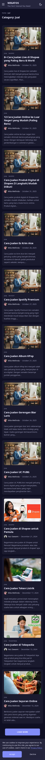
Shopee (11, 53)
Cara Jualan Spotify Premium (21, 299)
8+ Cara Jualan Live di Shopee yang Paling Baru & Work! (21, 58)
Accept (12, 754)
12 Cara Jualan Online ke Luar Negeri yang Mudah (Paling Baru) (22, 120)
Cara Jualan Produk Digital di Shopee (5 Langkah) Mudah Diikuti (21, 183)
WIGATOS (13, 3)
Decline (33, 754)
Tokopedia (13, 641)
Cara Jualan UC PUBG (16, 472)
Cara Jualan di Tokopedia (19, 644)
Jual (6, 53)
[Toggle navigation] (3, 4)
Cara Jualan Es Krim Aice (18, 243)
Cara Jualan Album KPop (19, 356)
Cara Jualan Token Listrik (19, 588)
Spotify (11, 296)
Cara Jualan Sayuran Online (20, 701)
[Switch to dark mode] (40, 4)
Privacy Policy (36, 748)
